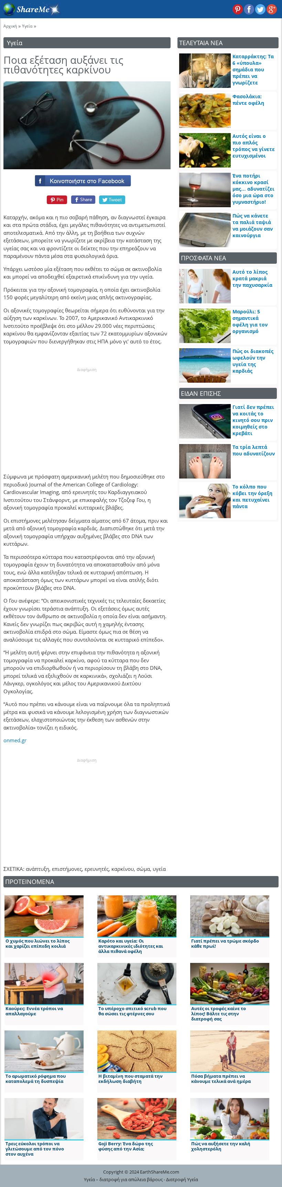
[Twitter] (112, 199)
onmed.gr (14, 740)
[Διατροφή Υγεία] (30, 14)
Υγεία (27, 26)
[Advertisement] (87, 416)
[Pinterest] (56, 199)
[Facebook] (87, 179)
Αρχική (10, 26)
